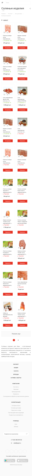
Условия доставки (16, 408)
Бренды (16, 374)
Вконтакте (7, 451)
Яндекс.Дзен (25, 451)
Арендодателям (16, 391)
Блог (16, 424)
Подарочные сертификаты (16, 415)
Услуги (16, 371)
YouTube (16, 451)
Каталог (16, 364)
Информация (16, 402)
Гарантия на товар (16, 410)
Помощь (16, 420)
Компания (16, 383)
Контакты (16, 387)
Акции (16, 367)
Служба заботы (16, 377)
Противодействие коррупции (16, 412)
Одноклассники (20, 451)
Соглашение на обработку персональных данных (16, 396)
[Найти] (28, 2)
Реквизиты (16, 394)
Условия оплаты (16, 405)
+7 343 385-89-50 (16, 440)
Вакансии (16, 389)
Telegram (11, 451)
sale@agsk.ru (17, 443)
